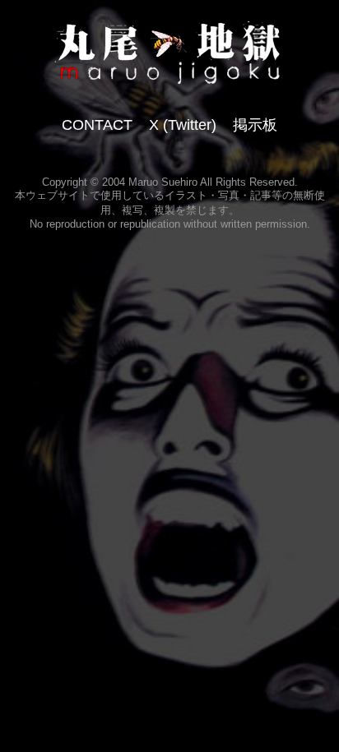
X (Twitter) (182, 125)
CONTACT (97, 125)
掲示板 (255, 125)
